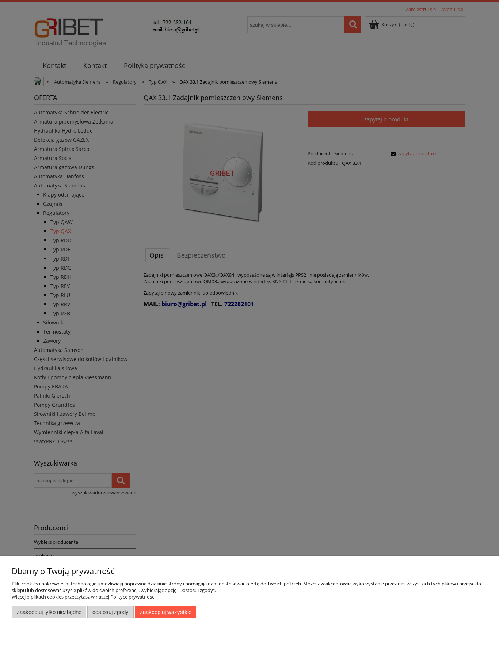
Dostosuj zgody (110, 612)
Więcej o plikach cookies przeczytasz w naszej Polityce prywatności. (84, 596)
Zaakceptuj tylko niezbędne (49, 612)
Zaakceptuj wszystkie (165, 612)
